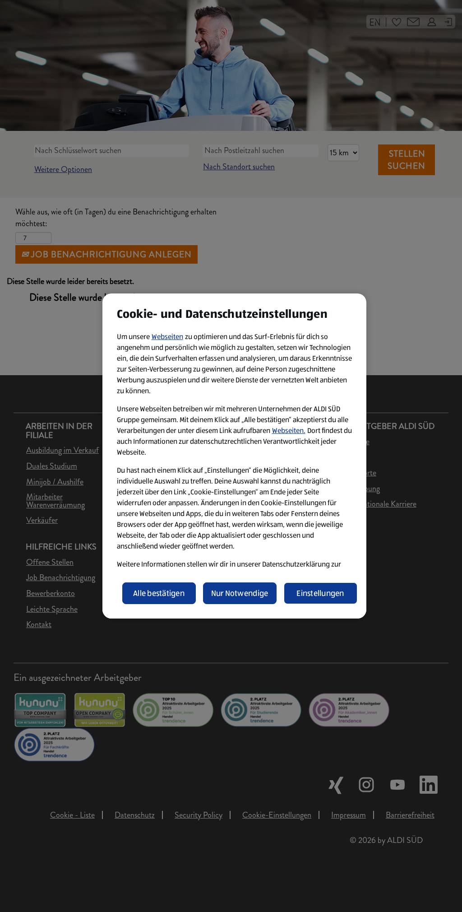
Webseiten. (288, 430)
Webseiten (167, 336)
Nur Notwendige (239, 593)
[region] (234, 456)
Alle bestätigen (159, 593)
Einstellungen (320, 593)
